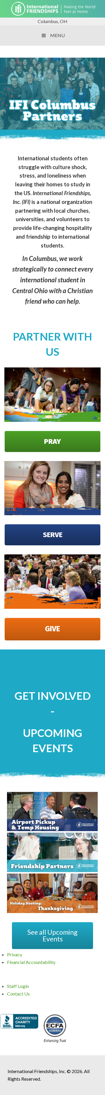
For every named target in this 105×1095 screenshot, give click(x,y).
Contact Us (18, 993)
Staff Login (18, 986)
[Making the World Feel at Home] (52, 13)
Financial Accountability (31, 962)
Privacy (14, 954)
